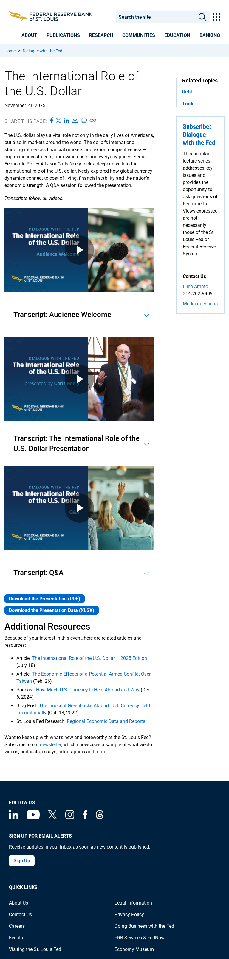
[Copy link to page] (93, 120)
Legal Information (133, 903)
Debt (187, 92)
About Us (18, 903)
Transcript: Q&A (38, 572)
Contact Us (20, 914)
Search (202, 17)
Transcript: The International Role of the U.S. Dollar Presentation (76, 443)
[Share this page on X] (58, 120)
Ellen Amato (195, 286)
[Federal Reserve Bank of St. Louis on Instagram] (69, 817)
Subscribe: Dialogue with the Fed (199, 134)
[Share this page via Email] (75, 120)
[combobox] (155, 17)
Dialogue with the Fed (42, 51)
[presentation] (29, 35)
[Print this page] (84, 120)
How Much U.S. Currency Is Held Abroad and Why (88, 690)
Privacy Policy (129, 914)
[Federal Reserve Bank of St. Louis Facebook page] (85, 817)
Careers (17, 926)
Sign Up (21, 860)
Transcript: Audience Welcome (62, 314)
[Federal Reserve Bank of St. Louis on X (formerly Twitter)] (52, 817)
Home (10, 51)
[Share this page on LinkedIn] (66, 120)
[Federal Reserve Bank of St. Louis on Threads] (99, 817)
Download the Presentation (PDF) (44, 599)
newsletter (50, 744)
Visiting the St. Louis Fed (35, 949)
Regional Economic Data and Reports (106, 721)
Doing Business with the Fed (144, 926)
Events (16, 938)
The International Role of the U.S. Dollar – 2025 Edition (89, 658)
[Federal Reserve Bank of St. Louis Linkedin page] (13, 817)
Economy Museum (134, 949)
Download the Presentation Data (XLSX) (51, 610)
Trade (188, 104)
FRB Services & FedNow (139, 938)
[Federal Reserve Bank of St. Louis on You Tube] (33, 817)
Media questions (200, 304)
